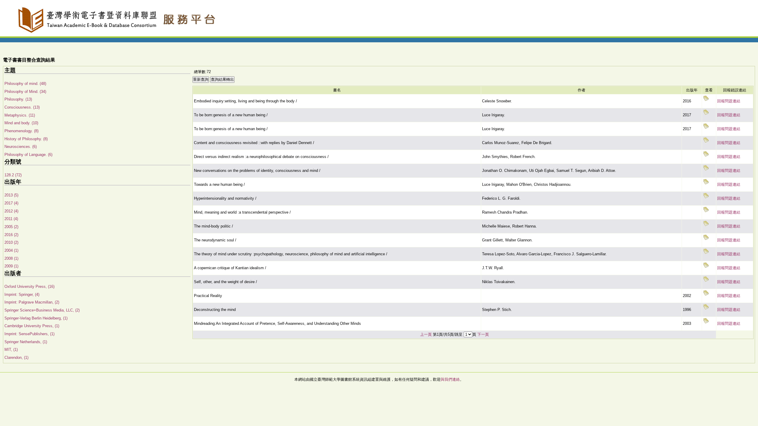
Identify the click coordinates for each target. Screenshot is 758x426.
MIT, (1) (11, 349)
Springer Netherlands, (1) (25, 342)
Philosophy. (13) (18, 99)
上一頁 (426, 334)
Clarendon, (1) (16, 357)
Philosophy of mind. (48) (25, 83)
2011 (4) (11, 219)
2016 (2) (11, 235)
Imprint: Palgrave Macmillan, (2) (31, 302)
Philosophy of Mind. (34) (25, 91)
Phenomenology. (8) (21, 131)
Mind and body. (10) (21, 123)
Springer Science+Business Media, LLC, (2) (42, 310)
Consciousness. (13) (22, 107)
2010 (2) (11, 242)
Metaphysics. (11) (19, 115)
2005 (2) (11, 227)
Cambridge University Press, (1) (31, 326)
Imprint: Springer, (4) (21, 294)
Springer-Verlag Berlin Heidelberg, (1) (36, 318)
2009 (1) (11, 266)
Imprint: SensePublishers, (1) (29, 334)
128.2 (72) (13, 175)
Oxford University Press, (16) (29, 286)
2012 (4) (11, 211)
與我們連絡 (450, 379)
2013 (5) (11, 195)
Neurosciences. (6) (20, 146)
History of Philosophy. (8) (26, 139)
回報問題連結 (728, 101)
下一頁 (483, 334)
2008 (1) (11, 258)
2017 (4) (11, 203)
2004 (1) (11, 250)
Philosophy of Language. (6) (28, 154)
